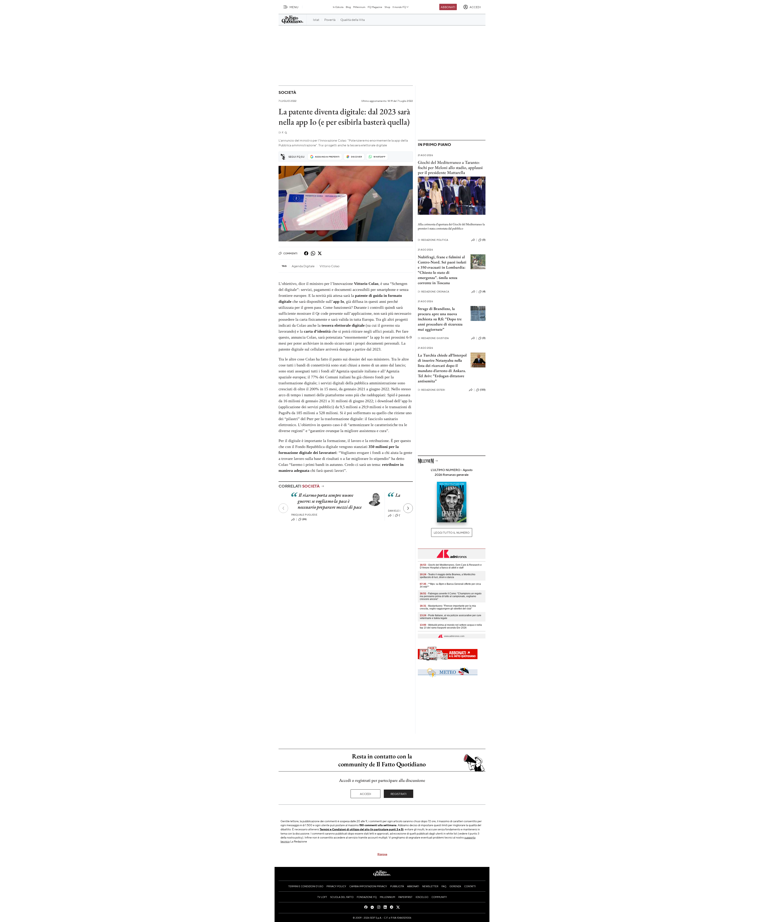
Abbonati (448, 7)
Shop (387, 7)
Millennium (359, 7)
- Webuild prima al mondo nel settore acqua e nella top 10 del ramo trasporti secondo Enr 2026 (451, 626)
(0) (483, 239)
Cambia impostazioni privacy (368, 886)
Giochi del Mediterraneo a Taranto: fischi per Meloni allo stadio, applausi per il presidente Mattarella (450, 167)
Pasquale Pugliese (304, 514)
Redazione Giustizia (433, 338)
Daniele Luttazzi (399, 510)
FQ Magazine (375, 7)
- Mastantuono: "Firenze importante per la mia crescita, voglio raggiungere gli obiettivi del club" (448, 607)
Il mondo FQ (399, 7)
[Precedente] (283, 508)
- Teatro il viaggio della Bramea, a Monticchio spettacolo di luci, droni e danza (447, 576)
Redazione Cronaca (433, 291)
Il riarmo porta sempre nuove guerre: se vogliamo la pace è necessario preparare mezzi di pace (330, 501)
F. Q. (283, 132)
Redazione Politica (433, 239)
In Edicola (338, 7)
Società (287, 92)
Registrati (399, 794)
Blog (348, 7)
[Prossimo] (408, 508)
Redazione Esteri (431, 389)
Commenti (290, 253)
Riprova (382, 854)
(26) (304, 519)
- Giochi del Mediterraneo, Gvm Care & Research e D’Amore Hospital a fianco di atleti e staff (451, 566)
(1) (400, 515)
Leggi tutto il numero (451, 532)
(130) (482, 389)
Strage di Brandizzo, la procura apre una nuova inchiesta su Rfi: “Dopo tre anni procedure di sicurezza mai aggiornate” (440, 319)
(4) (483, 291)
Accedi (365, 794)
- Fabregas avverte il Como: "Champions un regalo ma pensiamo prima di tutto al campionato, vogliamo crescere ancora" (450, 596)
